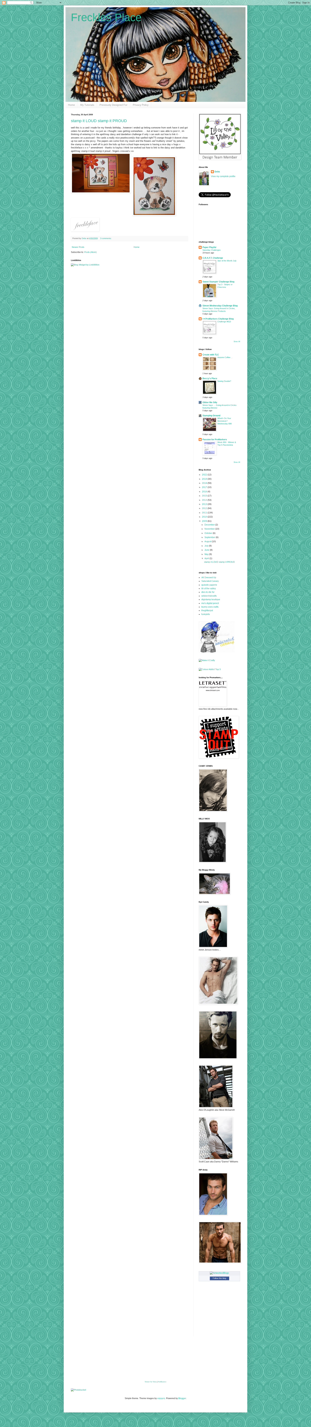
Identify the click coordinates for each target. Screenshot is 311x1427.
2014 (205, 500)
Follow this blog (219, 1278)
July (206, 546)
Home (71, 104)
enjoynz (161, 1398)
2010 (205, 517)
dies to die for (208, 592)
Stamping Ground (211, 415)
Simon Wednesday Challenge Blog (220, 305)
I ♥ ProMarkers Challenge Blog (218, 319)
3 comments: (106, 238)
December (209, 524)
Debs (217, 171)
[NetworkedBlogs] (219, 1273)
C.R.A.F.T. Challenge (212, 258)
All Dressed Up (208, 577)
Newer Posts (78, 247)
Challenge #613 (224, 321)
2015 (205, 495)
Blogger (182, 1398)
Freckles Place (106, 17)
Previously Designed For (113, 104)
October (208, 533)
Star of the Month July (226, 261)
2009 (205, 521)
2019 (205, 479)
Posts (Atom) (90, 252)
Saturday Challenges (211, 250)
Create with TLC (210, 354)
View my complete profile (223, 176)
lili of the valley (208, 588)
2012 (205, 508)
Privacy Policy (140, 104)
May (206, 554)
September (210, 537)
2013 (205, 504)
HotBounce (162, 1382)
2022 (205, 474)
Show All (237, 341)
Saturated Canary (210, 581)
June (207, 550)
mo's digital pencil (210, 603)
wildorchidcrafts (209, 596)
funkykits (205, 614)
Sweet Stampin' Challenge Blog (218, 281)
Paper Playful (209, 247)
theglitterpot (207, 610)
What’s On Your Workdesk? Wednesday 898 (224, 421)
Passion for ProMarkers (214, 439)
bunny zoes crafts (209, 607)
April (206, 558)
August (208, 541)
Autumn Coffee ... (225, 357)
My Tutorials (87, 104)
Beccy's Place (209, 378)
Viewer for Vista (151, 1382)
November (209, 529)
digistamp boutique (210, 599)
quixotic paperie (209, 585)
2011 (205, 512)
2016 (205, 491)
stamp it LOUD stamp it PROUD (99, 121)
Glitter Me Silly (209, 402)
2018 (205, 483)
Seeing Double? (224, 381)
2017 (205, 487)
